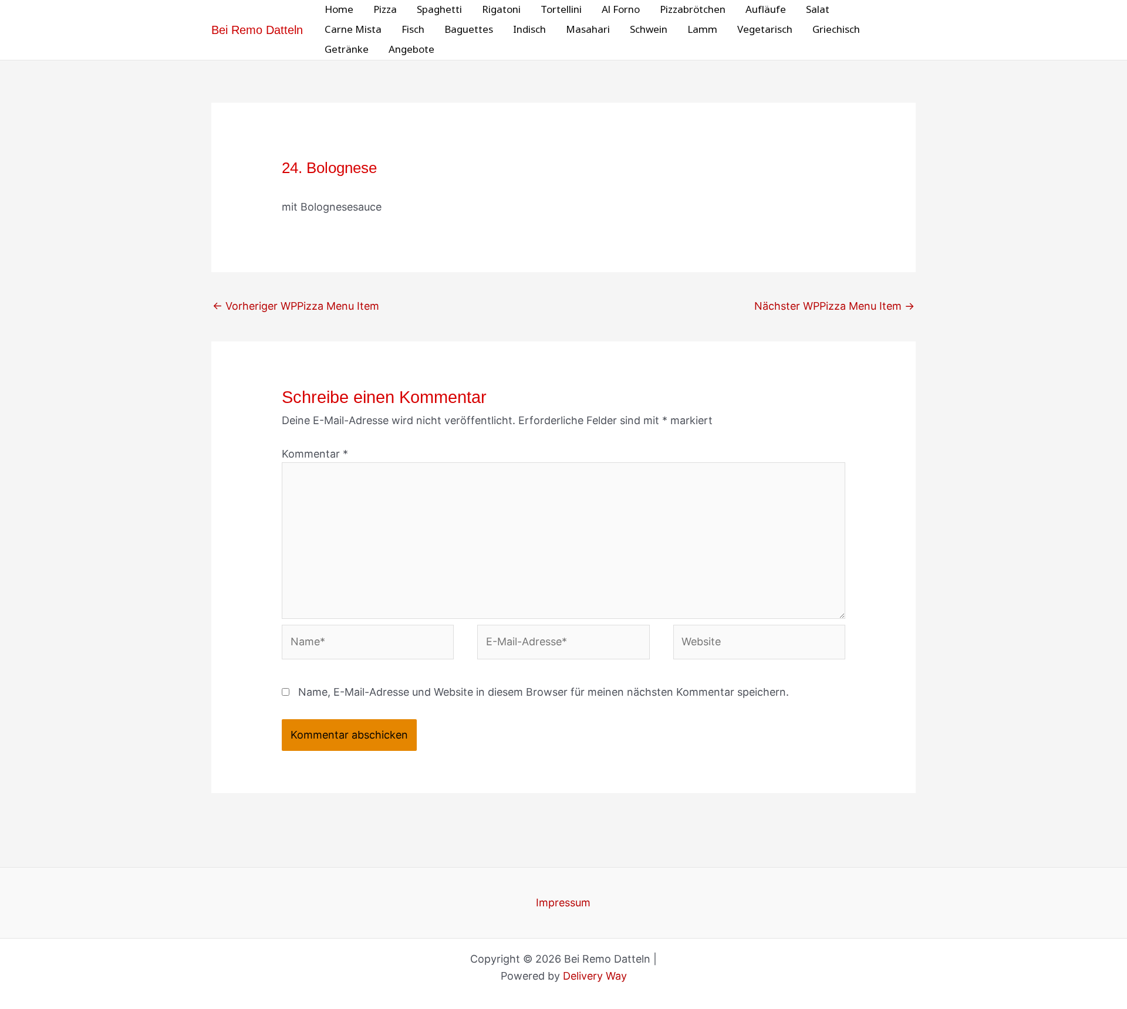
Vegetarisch (764, 29)
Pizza (385, 9)
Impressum (563, 902)
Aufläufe (765, 9)
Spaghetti (439, 9)
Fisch (412, 29)
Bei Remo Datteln (257, 29)
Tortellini (561, 9)
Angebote (411, 49)
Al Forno (621, 9)
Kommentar (315, 454)
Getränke (347, 49)
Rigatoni (501, 9)
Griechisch (836, 29)
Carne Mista (353, 29)
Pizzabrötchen (693, 9)
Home (339, 9)
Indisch (529, 29)
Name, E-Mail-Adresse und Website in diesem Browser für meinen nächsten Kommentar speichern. (543, 692)
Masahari (588, 29)
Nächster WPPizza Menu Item (834, 306)
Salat (817, 9)
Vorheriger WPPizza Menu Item (295, 306)
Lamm (702, 29)
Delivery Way (595, 976)
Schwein (648, 29)
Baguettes (468, 29)
